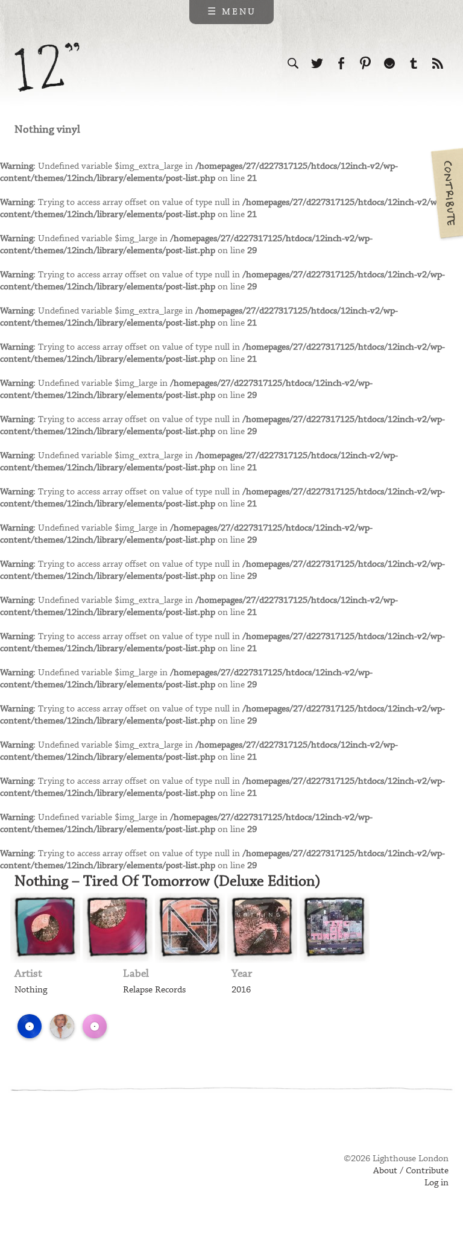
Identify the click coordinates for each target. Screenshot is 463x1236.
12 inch (47, 67)
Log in (436, 1183)
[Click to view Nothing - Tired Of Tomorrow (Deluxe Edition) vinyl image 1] (45, 928)
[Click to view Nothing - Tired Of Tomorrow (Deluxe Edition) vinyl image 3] (190, 928)
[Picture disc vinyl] (62, 1026)
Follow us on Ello (389, 63)
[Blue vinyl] (29, 1026)
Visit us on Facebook (341, 63)
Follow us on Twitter (317, 63)
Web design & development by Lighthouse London (67, 1176)
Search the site (293, 63)
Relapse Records (154, 990)
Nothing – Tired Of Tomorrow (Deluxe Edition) (167, 881)
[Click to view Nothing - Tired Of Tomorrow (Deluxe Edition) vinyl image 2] (118, 928)
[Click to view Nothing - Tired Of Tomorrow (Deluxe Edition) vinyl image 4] (262, 928)
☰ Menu (231, 12)
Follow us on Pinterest (365, 63)
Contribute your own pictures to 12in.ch (446, 193)
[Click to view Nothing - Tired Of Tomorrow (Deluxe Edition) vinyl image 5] (335, 928)
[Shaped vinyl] (127, 1026)
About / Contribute (411, 1171)
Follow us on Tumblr (414, 63)
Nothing (30, 990)
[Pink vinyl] (95, 1026)
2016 (241, 990)
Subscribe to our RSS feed (438, 63)
